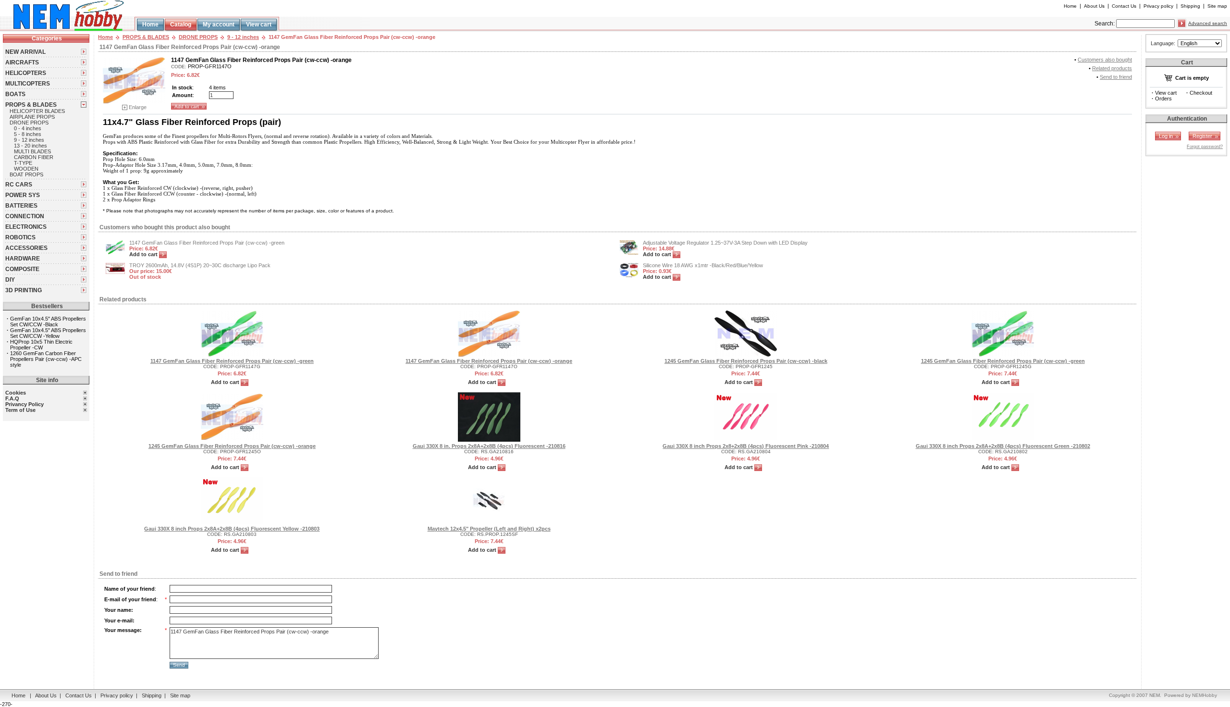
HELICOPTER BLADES (37, 111)
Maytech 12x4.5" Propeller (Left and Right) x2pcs (489, 529)
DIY (10, 279)
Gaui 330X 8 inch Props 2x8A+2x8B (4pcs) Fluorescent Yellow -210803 (232, 529)
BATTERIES (21, 205)
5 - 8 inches (27, 134)
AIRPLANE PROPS (32, 117)
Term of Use (20, 410)
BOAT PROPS (26, 174)
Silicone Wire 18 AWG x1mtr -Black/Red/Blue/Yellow (703, 265)
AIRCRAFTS (22, 62)
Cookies (15, 393)
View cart (258, 24)
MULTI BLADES (32, 151)
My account (218, 24)
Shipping (1190, 6)
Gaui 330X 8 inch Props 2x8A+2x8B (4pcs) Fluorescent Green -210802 (1003, 446)
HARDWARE (22, 258)
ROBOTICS (20, 237)
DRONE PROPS (29, 122)
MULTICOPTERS (27, 83)
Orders (1163, 98)
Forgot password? (1205, 146)
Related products (1112, 68)
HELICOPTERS (25, 73)
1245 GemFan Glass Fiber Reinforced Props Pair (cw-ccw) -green (1003, 361)
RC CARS (18, 184)
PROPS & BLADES (31, 104)
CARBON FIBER (33, 157)
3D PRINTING (23, 290)
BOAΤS (15, 94)
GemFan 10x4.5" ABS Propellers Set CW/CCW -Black (48, 321)
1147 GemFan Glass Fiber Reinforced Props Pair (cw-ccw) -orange (489, 361)
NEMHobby (1204, 695)
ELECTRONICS (26, 226)
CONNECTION (24, 216)
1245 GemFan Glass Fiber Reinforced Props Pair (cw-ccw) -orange (232, 446)
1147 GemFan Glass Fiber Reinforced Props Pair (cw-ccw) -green (206, 243)
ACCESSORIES (26, 248)
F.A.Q (12, 398)
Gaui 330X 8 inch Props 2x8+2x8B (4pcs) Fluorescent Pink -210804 (746, 446)
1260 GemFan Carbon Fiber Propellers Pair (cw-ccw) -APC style (46, 359)
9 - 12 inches (29, 140)
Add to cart (144, 254)
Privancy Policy (24, 404)
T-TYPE (23, 163)
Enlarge (138, 107)
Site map (1217, 6)
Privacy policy (1158, 6)
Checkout (1201, 93)
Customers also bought (1105, 59)
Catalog (180, 24)
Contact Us (1124, 6)
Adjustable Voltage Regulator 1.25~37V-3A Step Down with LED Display (725, 243)
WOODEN (26, 169)
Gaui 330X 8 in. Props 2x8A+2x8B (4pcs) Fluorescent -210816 (489, 446)
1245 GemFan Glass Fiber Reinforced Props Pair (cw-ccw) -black (745, 361)
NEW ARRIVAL (25, 52)
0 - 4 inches (27, 128)
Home (1070, 6)
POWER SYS (22, 195)
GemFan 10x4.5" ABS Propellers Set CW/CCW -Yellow (48, 333)
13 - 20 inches (30, 146)
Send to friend (1116, 77)
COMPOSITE (22, 269)
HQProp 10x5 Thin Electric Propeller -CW (41, 344)
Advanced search (1207, 23)
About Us (1094, 6)
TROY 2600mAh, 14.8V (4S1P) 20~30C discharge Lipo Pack (200, 265)
